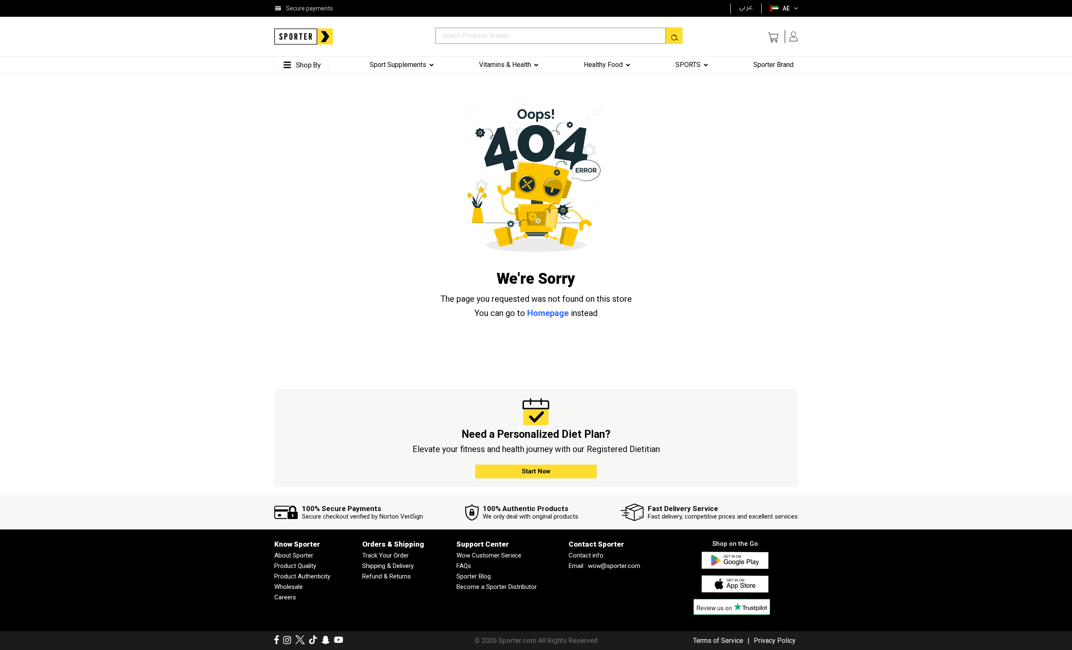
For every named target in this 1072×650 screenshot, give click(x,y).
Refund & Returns (386, 576)
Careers (285, 597)
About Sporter (293, 555)
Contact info (586, 555)
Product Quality (295, 566)
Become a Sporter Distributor (496, 587)
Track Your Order (385, 555)
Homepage (548, 313)
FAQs (463, 566)
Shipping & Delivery (388, 566)
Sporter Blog (473, 576)
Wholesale (288, 587)
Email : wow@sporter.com (604, 566)
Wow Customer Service (488, 555)
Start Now (536, 471)
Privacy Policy (775, 641)
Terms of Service (718, 641)
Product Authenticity (302, 576)
